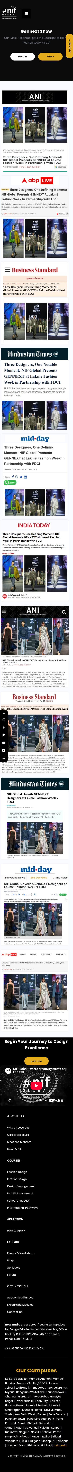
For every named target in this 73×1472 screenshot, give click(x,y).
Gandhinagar (14, 1428)
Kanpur (56, 1428)
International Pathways (22, 1208)
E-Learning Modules (20, 1305)
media (50, 56)
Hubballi (46, 1445)
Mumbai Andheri (40, 1379)
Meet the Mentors (19, 1142)
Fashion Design (17, 1172)
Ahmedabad (38, 1388)
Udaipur (12, 1445)
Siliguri (57, 1436)
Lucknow (11, 1432)
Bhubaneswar (55, 1392)
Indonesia (60, 1445)
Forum (11, 1275)
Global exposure (18, 1135)
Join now (36, 1061)
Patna (57, 1432)
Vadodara (12, 1441)
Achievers (13, 1267)
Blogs (10, 1260)
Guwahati (31, 1428)
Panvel (41, 1414)
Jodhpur (48, 1441)
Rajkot (46, 1436)
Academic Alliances (20, 1297)
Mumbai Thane (32, 1410)
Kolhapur (62, 1441)
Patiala (47, 1432)
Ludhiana (22, 1388)
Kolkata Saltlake (16, 1379)
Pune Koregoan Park (40, 1419)
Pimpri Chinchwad (17, 1436)
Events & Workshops (21, 1253)
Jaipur (9, 1388)
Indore (53, 1383)
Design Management (21, 1186)
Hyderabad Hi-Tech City (31, 1401)
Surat (22, 1423)
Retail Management (20, 1193)
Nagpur (24, 1432)
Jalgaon (35, 1441)
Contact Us (14, 1312)
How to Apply (16, 1230)
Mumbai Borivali (36, 1405)
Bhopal (32, 1423)
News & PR (14, 1149)
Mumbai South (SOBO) (32, 1383)
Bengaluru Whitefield (30, 1392)
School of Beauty (18, 1200)
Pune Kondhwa (15, 1419)
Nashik (35, 1432)
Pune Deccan (57, 1414)
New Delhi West (24, 1414)
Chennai (11, 1396)
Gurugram (25, 1396)
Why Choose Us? (18, 1127)
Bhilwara (33, 1445)
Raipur (36, 1436)
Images (22, 56)
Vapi (22, 1445)
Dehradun (46, 1423)
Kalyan (44, 1428)
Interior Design (17, 1179)
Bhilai (24, 1441)
